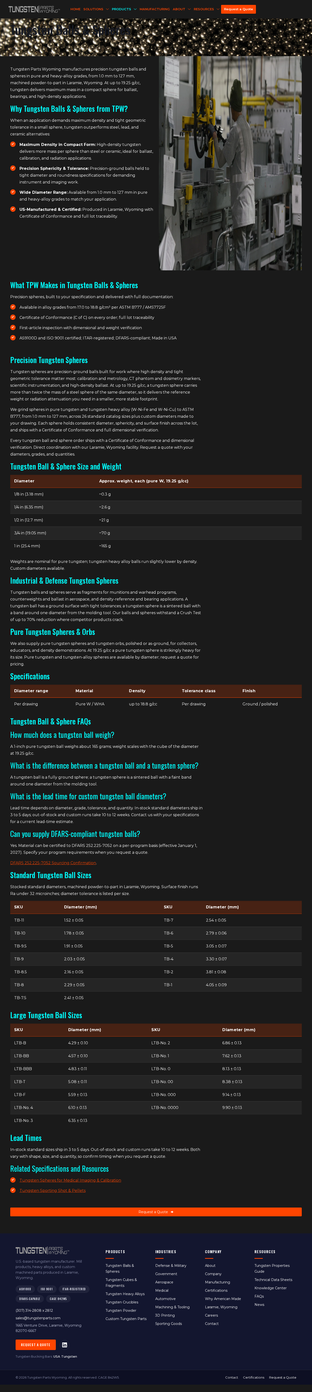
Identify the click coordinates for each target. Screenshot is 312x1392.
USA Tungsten (65, 1356)
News (259, 1304)
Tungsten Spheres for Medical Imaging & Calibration (70, 1180)
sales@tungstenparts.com (38, 1318)
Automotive (165, 1299)
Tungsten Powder (121, 1310)
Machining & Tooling (172, 1307)
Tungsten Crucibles (122, 1302)
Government (166, 1274)
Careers (211, 1315)
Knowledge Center (270, 1288)
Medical (161, 1290)
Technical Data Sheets (273, 1280)
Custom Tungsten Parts (126, 1319)
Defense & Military (170, 1265)
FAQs (259, 1296)
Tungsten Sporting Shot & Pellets (53, 1190)
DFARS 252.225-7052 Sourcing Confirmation (53, 863)
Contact (212, 1323)
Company (213, 1274)
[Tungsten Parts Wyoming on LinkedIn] (64, 1345)
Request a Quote (35, 1344)
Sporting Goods (168, 1323)
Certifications (216, 1290)
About (210, 1265)
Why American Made (223, 1299)
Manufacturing (217, 1282)
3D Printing (165, 1315)
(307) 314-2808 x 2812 (34, 1310)
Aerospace (164, 1282)
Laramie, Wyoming (221, 1307)
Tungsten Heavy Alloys (125, 1294)
